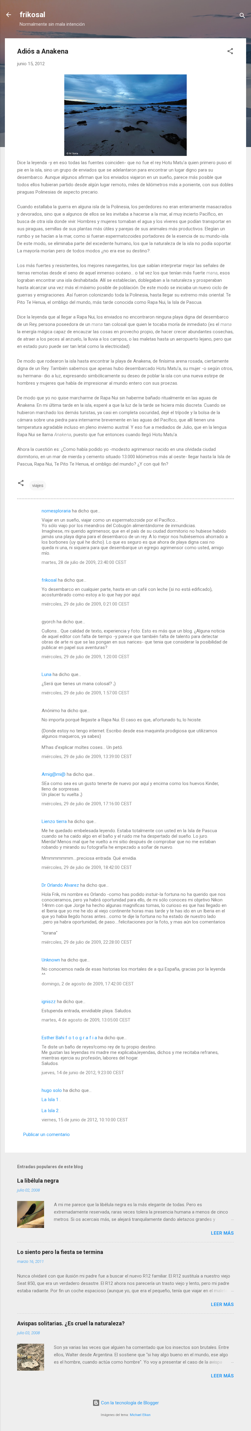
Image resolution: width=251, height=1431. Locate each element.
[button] (230, 52)
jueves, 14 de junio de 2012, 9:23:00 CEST (83, 1072)
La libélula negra (38, 1180)
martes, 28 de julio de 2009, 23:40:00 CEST (84, 562)
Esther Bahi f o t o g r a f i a (69, 1037)
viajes (37, 485)
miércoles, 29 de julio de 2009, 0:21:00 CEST (85, 604)
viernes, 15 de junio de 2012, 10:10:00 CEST (85, 1120)
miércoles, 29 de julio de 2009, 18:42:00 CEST (87, 867)
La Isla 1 (50, 1099)
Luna (46, 674)
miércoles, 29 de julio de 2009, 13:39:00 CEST (87, 756)
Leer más (222, 1233)
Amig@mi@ (54, 774)
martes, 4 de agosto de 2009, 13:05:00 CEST (86, 1020)
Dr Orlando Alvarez (60, 885)
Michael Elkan (140, 1415)
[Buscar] (242, 16)
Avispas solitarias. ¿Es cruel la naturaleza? (71, 1323)
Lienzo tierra (54, 821)
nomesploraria (56, 511)
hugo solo (52, 1090)
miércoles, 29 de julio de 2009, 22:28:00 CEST (87, 942)
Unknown (51, 960)
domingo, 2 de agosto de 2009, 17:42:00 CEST (88, 984)
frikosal (32, 14)
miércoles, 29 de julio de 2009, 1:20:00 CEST (85, 656)
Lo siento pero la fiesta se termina (60, 1252)
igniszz (49, 1001)
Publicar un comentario (46, 1134)
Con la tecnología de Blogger (129, 1403)
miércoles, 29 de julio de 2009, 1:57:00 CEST (85, 693)
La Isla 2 (50, 1110)
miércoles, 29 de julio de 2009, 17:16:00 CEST (87, 803)
